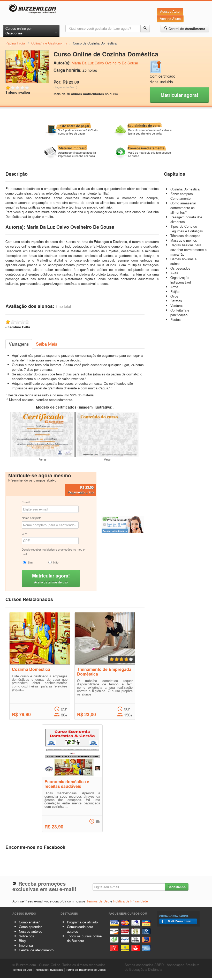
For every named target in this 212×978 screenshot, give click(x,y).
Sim (30, 562)
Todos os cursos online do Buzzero (84, 938)
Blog (22, 940)
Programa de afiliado (82, 922)
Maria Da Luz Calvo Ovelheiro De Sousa (105, 62)
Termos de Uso (98, 901)
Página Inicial (15, 43)
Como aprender (30, 926)
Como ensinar (29, 922)
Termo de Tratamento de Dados (86, 969)
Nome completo (31, 518)
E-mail (25, 502)
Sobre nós (26, 935)
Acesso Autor (170, 11)
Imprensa (26, 945)
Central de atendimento (36, 949)
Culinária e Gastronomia (49, 43)
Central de (186, 28)
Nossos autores (30, 931)
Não (55, 562)
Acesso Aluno (170, 18)
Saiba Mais (46, 344)
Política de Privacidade (130, 901)
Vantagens (19, 344)
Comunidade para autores (80, 929)
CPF (24, 533)
